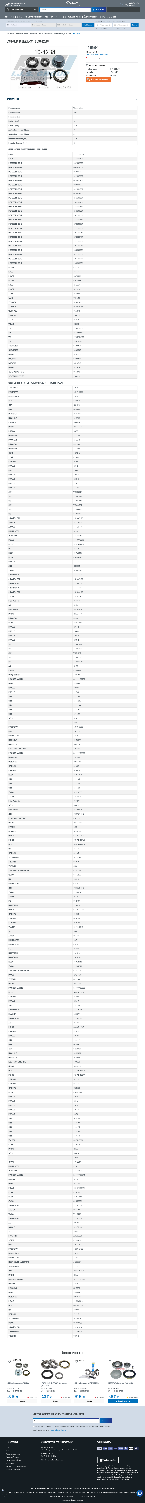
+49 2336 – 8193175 (72, 1450)
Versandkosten (67, 1488)
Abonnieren (105, 1421)
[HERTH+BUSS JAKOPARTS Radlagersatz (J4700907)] (56, 1369)
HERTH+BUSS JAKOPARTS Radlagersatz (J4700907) (54, 1384)
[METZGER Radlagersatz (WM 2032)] (123, 1369)
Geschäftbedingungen (87, 1496)
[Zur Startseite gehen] (72, 3)
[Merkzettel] (122, 4)
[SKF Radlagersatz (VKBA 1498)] (22, 1369)
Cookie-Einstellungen (13, 1469)
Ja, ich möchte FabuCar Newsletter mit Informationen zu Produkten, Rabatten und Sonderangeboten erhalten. (73, 1426)
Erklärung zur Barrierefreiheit (16, 1466)
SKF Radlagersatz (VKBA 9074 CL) (87, 1383)
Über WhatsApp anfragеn (99, 79)
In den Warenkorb (123, 1401)
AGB (8, 1448)
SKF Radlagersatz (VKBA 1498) (18, 1383)
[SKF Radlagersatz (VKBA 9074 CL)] (89, 1369)
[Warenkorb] (123, 9)
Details (22, 1401)
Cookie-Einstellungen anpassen (72, 1500)
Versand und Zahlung (13, 1460)
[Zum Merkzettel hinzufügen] (9, 1361)
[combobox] (18, 25)
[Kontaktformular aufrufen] (140, 1493)
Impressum (10, 1463)
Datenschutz (10, 1451)
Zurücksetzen (88, 25)
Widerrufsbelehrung (13, 1454)
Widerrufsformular (12, 1457)
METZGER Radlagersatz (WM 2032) (120, 1383)
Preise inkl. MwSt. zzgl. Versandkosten (97, 54)
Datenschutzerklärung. (58, 1430)
